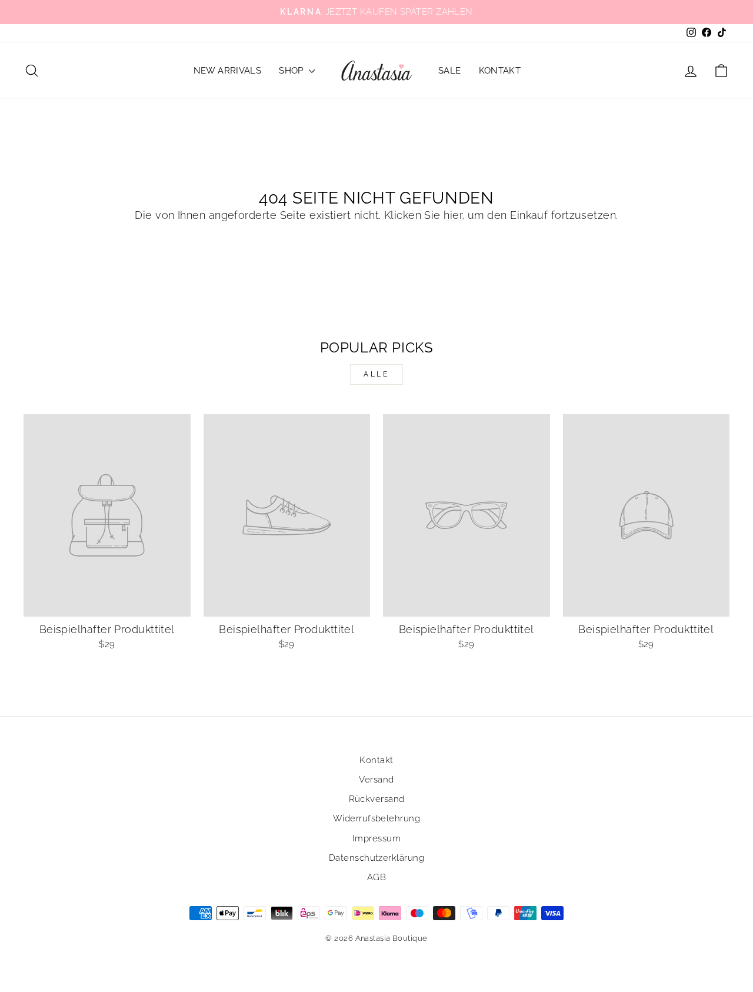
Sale (449, 70)
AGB (376, 877)
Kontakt (500, 70)
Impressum (376, 838)
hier (453, 215)
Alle (376, 374)
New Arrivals (228, 70)
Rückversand (377, 799)
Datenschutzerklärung (376, 858)
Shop (292, 70)
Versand (376, 779)
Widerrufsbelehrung (376, 818)
